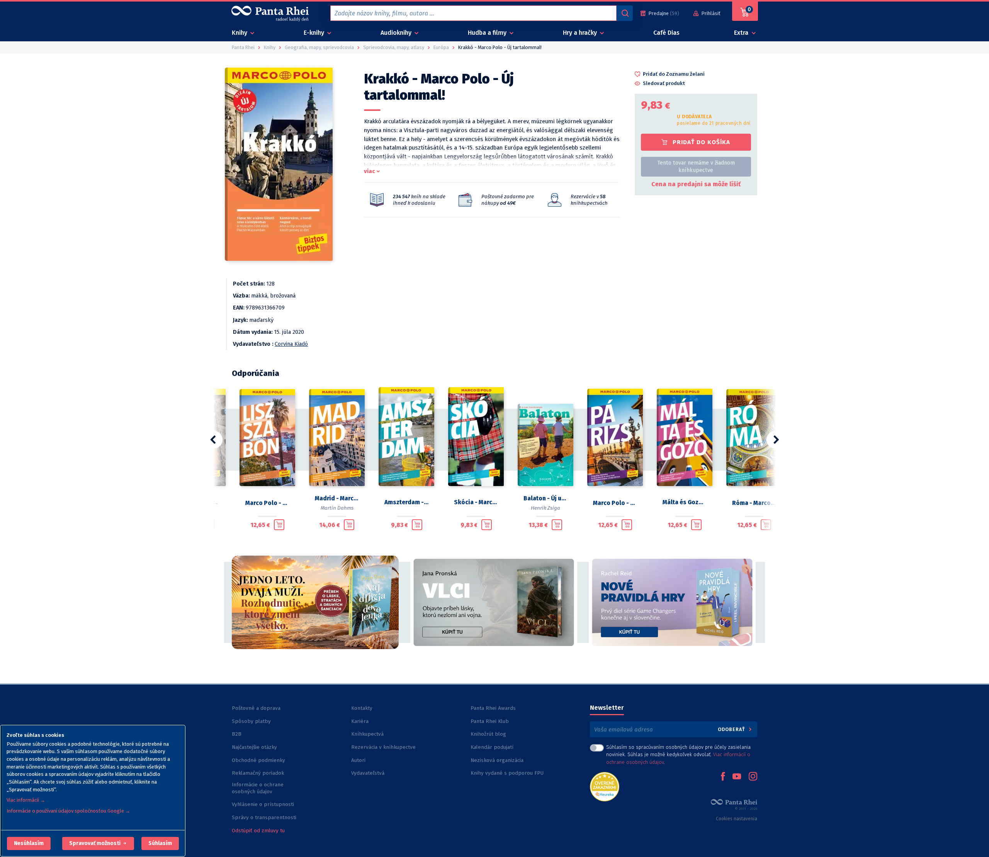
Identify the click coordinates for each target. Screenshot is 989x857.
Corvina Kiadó (291, 344)
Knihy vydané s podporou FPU (507, 773)
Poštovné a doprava (256, 708)
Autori (358, 760)
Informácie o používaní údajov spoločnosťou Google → (68, 811)
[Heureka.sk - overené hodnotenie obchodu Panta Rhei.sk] (604, 786)
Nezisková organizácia (497, 760)
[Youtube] (736, 777)
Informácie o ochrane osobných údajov (258, 788)
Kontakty (361, 708)
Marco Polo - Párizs (615, 503)
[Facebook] (723, 777)
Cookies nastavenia (736, 818)
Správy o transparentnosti (265, 817)
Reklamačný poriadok (258, 773)
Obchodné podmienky (258, 760)
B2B (236, 734)
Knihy (240, 32)
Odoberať (732, 729)
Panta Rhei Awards (493, 708)
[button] (29, 843)
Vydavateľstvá (367, 773)
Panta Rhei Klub (490, 721)
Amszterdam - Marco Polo (406, 502)
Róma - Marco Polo (754, 503)
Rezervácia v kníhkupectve (383, 747)
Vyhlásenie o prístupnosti (263, 804)
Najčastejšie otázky (254, 747)
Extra (742, 32)
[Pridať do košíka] (279, 524)
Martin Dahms (337, 508)
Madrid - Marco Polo (337, 498)
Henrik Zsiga (545, 508)
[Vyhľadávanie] (625, 13)
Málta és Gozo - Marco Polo (685, 502)
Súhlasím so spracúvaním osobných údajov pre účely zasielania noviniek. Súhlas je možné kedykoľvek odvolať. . (678, 754)
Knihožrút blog (488, 734)
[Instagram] (753, 777)
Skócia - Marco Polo (476, 502)
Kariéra (360, 721)
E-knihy (315, 32)
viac (369, 171)
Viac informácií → (26, 800)
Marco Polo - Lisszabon (267, 503)
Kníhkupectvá (367, 734)
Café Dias (666, 32)
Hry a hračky (580, 32)
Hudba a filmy (488, 32)
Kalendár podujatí (492, 747)
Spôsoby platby (251, 721)
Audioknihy (397, 32)
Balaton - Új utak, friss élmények (545, 498)
